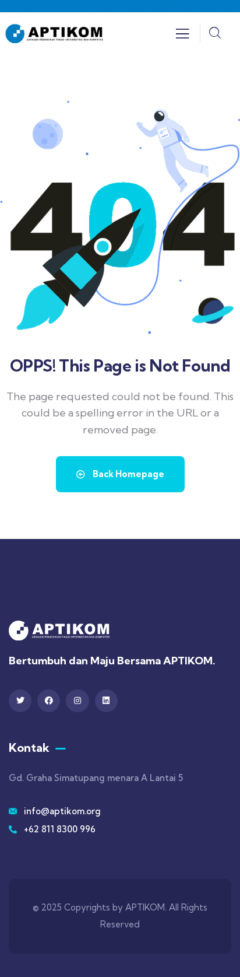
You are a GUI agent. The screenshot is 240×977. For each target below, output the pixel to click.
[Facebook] (48, 700)
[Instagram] (77, 700)
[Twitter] (20, 700)
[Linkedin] (106, 700)
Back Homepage (127, 473)
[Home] (54, 33)
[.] (182, 37)
